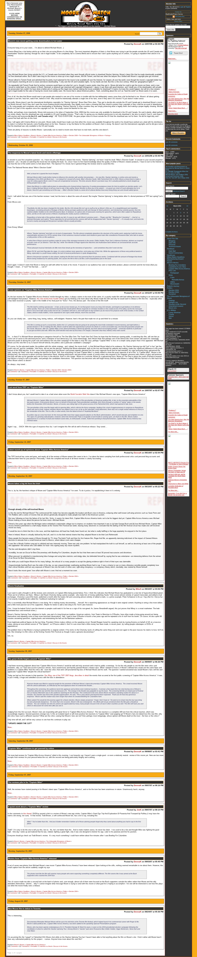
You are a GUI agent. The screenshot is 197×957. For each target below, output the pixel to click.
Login (181, 7)
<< (167, 206)
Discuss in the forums (60, 137)
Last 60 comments (172, 145)
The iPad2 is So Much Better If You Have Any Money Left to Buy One (178, 104)
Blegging (172, 241)
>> (187, 206)
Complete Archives (172, 232)
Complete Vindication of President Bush (175, 486)
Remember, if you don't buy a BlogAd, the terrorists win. (177, 494)
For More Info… (173, 431)
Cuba (172, 277)
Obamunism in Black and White (178, 483)
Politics (65, 135)
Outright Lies (173, 302)
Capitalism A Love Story (177, 267)
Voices (171, 316)
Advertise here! (173, 114)
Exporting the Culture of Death (178, 94)
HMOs (172, 282)
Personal (172, 245)
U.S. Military (171, 310)
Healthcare (171, 255)
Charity (171, 314)
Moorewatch (174, 284)
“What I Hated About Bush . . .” (178, 108)
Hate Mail (172, 251)
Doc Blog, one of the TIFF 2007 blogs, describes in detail (66, 675)
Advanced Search (179, 191)
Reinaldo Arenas (178, 280)
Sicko (171, 275)
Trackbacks (25, 137)
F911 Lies (172, 271)
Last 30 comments (172, 142)
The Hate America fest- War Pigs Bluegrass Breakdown (178, 99)
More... (10, 462)
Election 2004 (56, 370)
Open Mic (172, 243)
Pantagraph (174, 273)
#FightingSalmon (182, 45)
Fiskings (107, 135)
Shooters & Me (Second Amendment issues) (177, 305)
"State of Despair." (174, 92)
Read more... (172, 58)
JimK (139, 810)
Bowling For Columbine (177, 265)
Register (188, 7)
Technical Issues (175, 246)
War (170, 318)
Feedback (170, 249)
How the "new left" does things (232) (177, 178)
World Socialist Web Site (80, 394)
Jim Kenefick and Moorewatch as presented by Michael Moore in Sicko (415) (177, 168)
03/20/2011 (171, 96)
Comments (13, 137)
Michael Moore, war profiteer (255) (177, 174)
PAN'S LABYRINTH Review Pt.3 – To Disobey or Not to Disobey (178, 463)
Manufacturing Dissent (175, 259)
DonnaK (137, 44)
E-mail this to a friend (44, 137)
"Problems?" (172, 89)
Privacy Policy (178, 21)
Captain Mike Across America (52, 135)
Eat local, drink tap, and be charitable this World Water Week (176, 475)
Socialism (172, 294)
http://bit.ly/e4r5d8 (181, 48)
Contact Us (178, 12)
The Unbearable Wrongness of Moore (91, 135)
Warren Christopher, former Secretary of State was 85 (177, 471)
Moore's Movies (36, 135)
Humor (169, 261)
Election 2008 (73, 135)
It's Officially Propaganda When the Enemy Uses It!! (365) (177, 172)
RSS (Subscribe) (179, 16)
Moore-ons (173, 308)
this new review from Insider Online (50, 299)
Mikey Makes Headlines (22, 135)
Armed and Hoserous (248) (174, 176)
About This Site (172, 239)
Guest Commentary (176, 253)
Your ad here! (172, 371)
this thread (27, 814)
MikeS (138, 589)
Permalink (33, 137)
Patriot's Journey (173, 286)
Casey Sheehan (175, 313)
